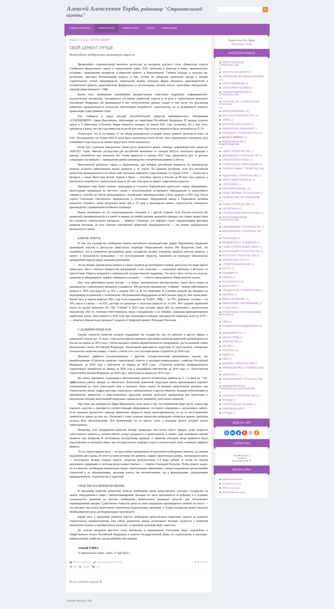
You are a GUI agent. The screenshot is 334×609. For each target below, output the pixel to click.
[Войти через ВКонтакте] (232, 432)
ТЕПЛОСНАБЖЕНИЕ (233, 83)
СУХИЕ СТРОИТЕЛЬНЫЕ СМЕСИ (240, 247)
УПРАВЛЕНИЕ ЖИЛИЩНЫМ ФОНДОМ (243, 76)
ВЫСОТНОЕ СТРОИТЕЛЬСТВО (239, 255)
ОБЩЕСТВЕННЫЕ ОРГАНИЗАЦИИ (241, 193)
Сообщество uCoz (231, 483)
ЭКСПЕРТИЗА (229, 208)
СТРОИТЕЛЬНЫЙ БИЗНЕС (236, 264)
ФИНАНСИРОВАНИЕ (233, 299)
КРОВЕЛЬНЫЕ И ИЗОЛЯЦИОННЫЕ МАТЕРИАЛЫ (240, 313)
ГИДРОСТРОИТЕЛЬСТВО (236, 151)
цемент (86, 567)
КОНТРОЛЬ (228, 350)
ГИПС (225, 359)
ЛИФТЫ (226, 120)
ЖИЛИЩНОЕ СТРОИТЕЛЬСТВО (239, 133)
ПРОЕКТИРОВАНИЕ (233, 111)
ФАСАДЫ (227, 400)
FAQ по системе (230, 488)
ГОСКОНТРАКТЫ (231, 281)
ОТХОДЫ (227, 413)
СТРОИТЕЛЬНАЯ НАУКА (235, 160)
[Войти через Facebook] (238, 432)
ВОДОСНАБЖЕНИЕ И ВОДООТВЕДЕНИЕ (232, 143)
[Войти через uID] (226, 432)
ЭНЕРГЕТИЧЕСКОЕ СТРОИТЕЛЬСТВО (231, 63)
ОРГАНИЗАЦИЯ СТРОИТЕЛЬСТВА (241, 251)
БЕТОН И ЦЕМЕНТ (101, 40)
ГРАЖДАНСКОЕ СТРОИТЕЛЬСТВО (241, 290)
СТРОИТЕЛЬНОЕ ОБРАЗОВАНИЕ (240, 164)
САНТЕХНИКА (230, 184)
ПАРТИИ (226, 346)
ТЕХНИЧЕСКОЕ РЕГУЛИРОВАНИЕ (241, 197)
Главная (74, 40)
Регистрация (238, 44)
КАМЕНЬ (227, 277)
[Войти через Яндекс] (244, 432)
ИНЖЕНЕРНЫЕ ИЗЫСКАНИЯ (238, 128)
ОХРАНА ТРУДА (231, 337)
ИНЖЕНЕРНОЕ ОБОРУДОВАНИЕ (240, 303)
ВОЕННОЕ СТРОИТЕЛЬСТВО (238, 363)
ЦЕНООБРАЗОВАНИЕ (234, 188)
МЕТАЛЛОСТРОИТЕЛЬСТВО (238, 115)
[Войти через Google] (250, 433)
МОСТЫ (226, 268)
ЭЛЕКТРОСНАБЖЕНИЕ (235, 72)
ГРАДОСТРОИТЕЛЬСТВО (236, 204)
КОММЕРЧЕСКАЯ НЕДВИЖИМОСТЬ (242, 326)
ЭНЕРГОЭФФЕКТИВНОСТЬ (237, 180)
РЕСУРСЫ (228, 294)
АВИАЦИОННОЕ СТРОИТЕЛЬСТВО (241, 227)
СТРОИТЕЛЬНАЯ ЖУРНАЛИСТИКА (241, 213)
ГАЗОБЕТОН (229, 307)
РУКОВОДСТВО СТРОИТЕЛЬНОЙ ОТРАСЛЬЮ (239, 103)
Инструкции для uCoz (233, 492)
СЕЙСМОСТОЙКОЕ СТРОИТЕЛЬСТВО (243, 168)
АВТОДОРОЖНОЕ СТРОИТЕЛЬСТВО (242, 379)
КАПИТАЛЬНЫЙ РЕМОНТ (236, 124)
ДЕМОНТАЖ (229, 286)
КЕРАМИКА (228, 273)
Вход (249, 44)
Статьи (84, 40)
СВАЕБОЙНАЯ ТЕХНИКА (235, 87)
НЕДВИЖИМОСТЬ (232, 333)
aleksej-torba (103, 562)
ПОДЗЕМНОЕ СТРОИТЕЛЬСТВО (240, 175)
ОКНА (225, 321)
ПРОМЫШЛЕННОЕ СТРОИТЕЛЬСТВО (243, 367)
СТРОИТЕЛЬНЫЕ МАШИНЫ (237, 404)
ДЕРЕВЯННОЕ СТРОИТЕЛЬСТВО (240, 155)
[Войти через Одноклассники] (256, 432)
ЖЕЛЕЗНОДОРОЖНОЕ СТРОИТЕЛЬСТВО (233, 218)
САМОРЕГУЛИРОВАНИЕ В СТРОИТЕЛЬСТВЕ (235, 93)
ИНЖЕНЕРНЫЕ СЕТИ (234, 260)
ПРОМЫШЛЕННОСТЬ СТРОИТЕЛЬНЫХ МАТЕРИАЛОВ (237, 387)
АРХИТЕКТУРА (230, 341)
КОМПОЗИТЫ (229, 374)
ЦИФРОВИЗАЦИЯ (232, 408)
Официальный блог (232, 479)
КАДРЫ (226, 354)
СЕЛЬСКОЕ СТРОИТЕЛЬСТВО (239, 395)
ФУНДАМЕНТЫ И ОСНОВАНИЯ (239, 242)
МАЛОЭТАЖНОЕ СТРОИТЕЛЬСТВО (241, 231)
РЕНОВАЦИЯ (229, 238)
